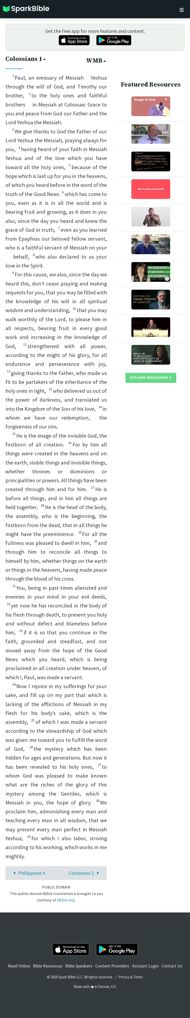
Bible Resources (47, 966)
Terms (138, 977)
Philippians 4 (31, 873)
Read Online (19, 966)
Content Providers (112, 966)
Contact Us (172, 966)
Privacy (124, 977)
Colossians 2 (81, 873)
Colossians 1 (23, 59)
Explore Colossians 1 (150, 377)
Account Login (145, 966)
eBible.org (66, 899)
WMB (94, 61)
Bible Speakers (78, 966)
